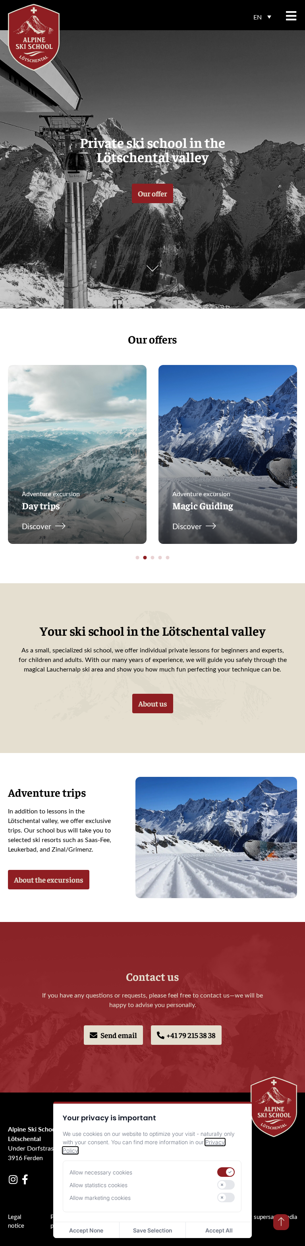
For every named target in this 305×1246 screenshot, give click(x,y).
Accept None (86, 1230)
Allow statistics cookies (98, 1185)
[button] (262, 16)
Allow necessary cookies (100, 1172)
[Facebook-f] (25, 1179)
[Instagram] (13, 1179)
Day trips (41, 505)
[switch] (226, 1172)
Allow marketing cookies (100, 1197)
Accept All (219, 1230)
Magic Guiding (202, 505)
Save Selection (152, 1230)
